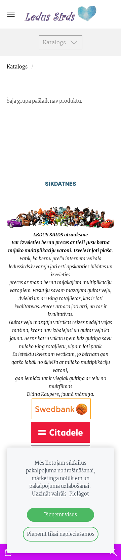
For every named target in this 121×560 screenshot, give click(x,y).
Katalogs (17, 67)
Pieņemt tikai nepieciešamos (60, 534)
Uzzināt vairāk (49, 494)
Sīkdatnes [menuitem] (60, 183)
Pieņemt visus (60, 515)
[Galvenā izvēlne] (11, 14)
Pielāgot (79, 494)
